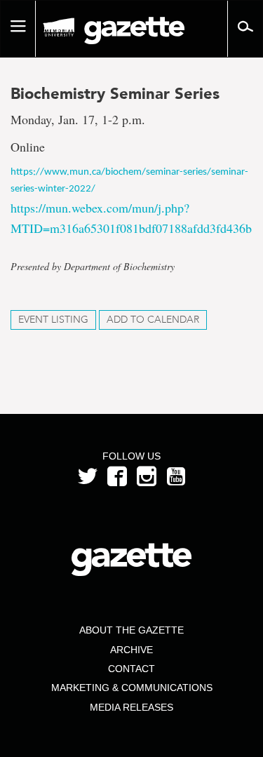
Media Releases (131, 707)
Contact (131, 668)
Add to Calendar (153, 320)
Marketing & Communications (132, 687)
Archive (131, 649)
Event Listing (53, 320)
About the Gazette (131, 630)
